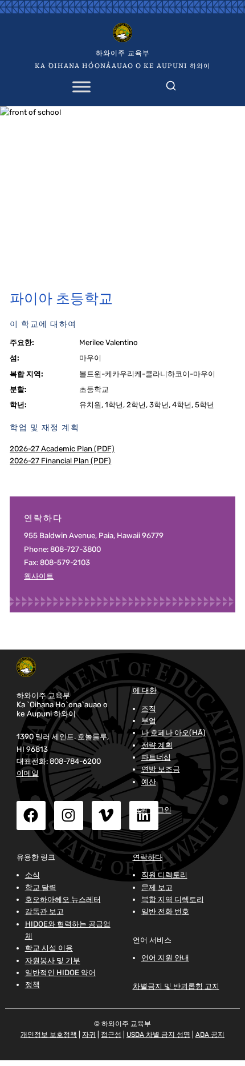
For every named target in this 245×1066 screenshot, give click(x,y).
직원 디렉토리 (164, 875)
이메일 (28, 773)
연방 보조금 (160, 769)
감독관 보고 (44, 911)
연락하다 (147, 856)
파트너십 (156, 757)
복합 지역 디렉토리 (172, 899)
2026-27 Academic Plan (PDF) (62, 448)
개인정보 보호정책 (49, 1035)
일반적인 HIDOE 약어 (60, 972)
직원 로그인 (152, 809)
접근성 (111, 1035)
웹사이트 (39, 576)
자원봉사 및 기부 (52, 960)
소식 (32, 875)
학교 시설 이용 (49, 948)
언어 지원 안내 (165, 957)
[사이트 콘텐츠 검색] (171, 83)
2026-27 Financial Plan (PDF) (60, 460)
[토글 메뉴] (81, 86)
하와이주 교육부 (123, 53)
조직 (148, 708)
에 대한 (145, 690)
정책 (32, 984)
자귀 (89, 1035)
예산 (148, 782)
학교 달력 (40, 887)
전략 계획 (157, 745)
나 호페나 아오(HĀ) (173, 732)
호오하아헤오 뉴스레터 (63, 899)
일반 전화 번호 (165, 911)
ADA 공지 (209, 1035)
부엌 (148, 720)
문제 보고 (157, 887)
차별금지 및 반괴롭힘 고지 (176, 986)
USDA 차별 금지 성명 (158, 1035)
